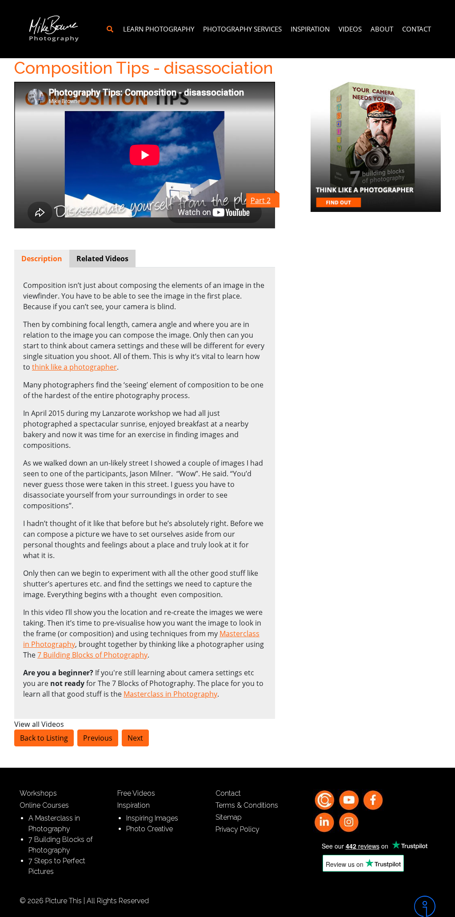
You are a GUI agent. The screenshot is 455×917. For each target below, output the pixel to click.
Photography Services (242, 28)
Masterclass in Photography (170, 694)
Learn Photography (158, 28)
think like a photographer (74, 367)
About (382, 28)
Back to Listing (44, 738)
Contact (416, 28)
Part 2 (261, 200)
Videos (350, 28)
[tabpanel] (144, 489)
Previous (97, 738)
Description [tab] (41, 258)
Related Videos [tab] (102, 258)
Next (135, 738)
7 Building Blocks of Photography (92, 655)
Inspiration (310, 28)
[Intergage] (387, 906)
